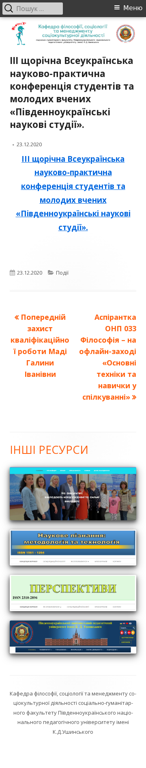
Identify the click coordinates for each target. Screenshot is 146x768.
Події (62, 272)
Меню (132, 8)
